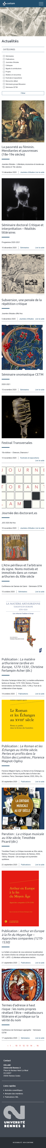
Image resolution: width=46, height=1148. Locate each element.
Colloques (9, 65)
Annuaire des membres (14, 1094)
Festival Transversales (17, 442)
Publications (23, 694)
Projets (8, 72)
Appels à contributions (13, 68)
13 (27, 1046)
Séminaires (24, 248)
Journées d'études (27, 172)
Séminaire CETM (12, 87)
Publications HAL (11, 1097)
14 (31, 1046)
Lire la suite (39, 172)
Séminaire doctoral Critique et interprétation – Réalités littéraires (23, 228)
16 (38, 1046)
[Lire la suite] (23, 121)
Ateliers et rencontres (13, 75)
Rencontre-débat (12, 81)
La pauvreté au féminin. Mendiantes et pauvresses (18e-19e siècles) (20, 150)
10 (16, 1046)
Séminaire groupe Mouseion (16, 84)
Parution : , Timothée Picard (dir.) (23, 837)
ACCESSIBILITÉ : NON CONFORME (23, 1142)
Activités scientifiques (13, 1090)
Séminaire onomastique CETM (22, 374)
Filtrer (23, 93)
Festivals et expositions (29, 458)
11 (20, 1046)
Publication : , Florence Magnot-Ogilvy (23, 753)
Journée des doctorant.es (19, 513)
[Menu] (41, 3)
